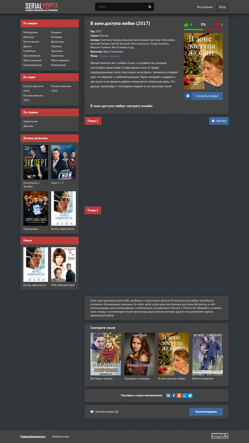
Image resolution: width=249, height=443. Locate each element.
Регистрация (205, 7)
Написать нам (60, 436)
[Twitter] (190, 395)
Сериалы (56, 46)
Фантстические (32, 60)
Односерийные (32, 65)
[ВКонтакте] (168, 395)
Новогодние (58, 65)
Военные (28, 37)
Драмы (27, 46)
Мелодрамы (30, 32)
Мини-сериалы (60, 60)
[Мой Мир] (184, 395)
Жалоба (221, 121)
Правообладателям (32, 436)
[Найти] (150, 7)
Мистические (31, 41)
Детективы (57, 41)
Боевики (56, 32)
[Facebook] (173, 395)
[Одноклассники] (179, 395)
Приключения (31, 55)
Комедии (56, 37)
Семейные (29, 51)
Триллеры (57, 51)
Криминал (57, 55)
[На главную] (41, 7)
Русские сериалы (109, 56)
